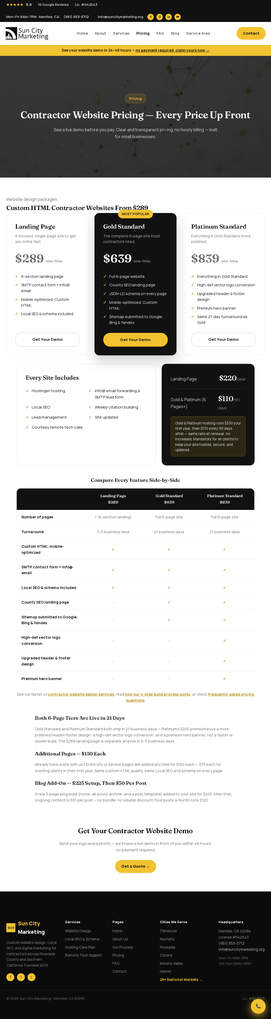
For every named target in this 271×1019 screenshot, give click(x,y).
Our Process (122, 947)
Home (82, 33)
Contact (251, 33)
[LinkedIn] (168, 17)
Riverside (167, 947)
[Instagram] (159, 17)
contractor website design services (81, 694)
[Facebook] (150, 17)
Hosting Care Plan (80, 947)
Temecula (168, 931)
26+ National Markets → (181, 979)
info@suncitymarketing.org (120, 16)
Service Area (198, 33)
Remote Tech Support (83, 955)
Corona (166, 955)
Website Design (78, 931)
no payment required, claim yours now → (173, 50)
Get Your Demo (47, 339)
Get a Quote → (135, 866)
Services (121, 33)
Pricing (143, 33)
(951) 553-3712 (76, 16)
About (100, 33)
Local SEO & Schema (82, 939)
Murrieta (167, 939)
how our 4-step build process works (157, 694)
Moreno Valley (171, 963)
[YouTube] (177, 17)
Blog (175, 33)
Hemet (165, 971)
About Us (120, 939)
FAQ (160, 33)
